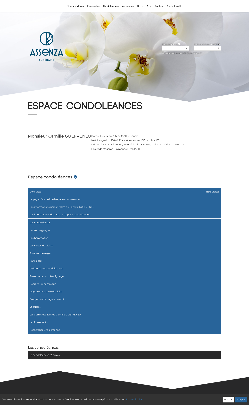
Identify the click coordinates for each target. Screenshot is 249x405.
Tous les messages (40, 253)
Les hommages (39, 237)
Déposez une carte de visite (46, 291)
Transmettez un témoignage (47, 276)
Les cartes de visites (41, 245)
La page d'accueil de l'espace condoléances (55, 199)
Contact (159, 6)
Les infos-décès (39, 322)
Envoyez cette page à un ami (47, 299)
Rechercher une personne (45, 329)
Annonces (128, 6)
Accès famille (174, 6)
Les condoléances (40, 222)
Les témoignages (40, 230)
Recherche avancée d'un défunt (182, 53)
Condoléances (111, 6)
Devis (140, 6)
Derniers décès (75, 6)
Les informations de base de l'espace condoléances (60, 214)
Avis (149, 6)
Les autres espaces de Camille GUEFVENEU (55, 314)
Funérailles (93, 6)
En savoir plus (134, 399)
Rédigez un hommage (43, 283)
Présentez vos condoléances (46, 268)
